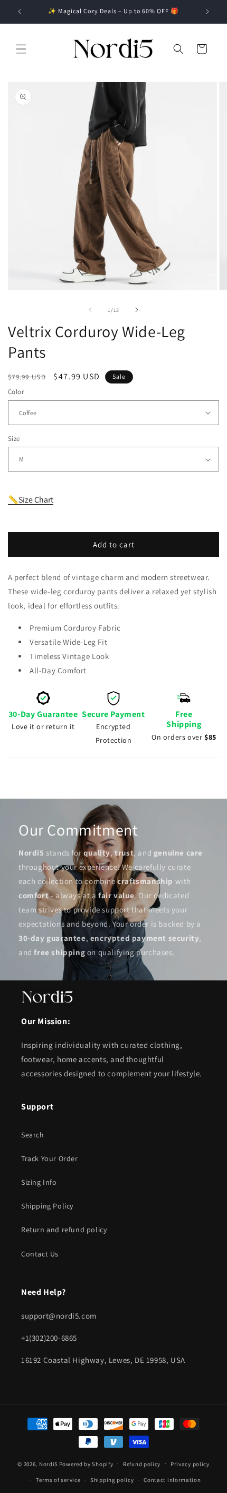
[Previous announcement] (19, 11)
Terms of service (58, 1480)
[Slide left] (90, 309)
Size (14, 438)
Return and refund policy (64, 1229)
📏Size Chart (30, 499)
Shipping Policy (47, 1206)
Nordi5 (48, 1463)
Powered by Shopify (86, 1463)
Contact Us (40, 1254)
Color (16, 391)
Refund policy (141, 1464)
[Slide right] (136, 309)
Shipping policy (112, 1480)
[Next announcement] (207, 11)
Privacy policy (190, 1464)
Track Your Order (49, 1158)
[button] (21, 49)
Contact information (172, 1480)
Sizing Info (39, 1182)
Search (32, 1135)
